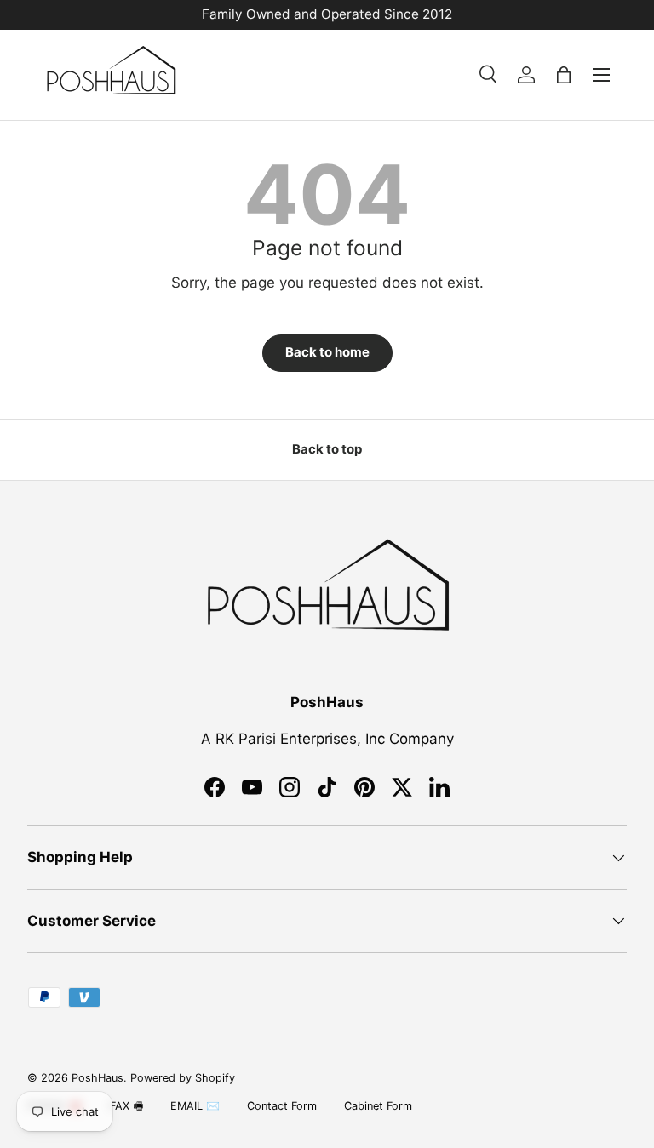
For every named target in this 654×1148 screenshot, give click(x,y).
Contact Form (282, 1105)
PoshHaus (97, 1077)
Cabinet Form (378, 1105)
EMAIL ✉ (195, 1105)
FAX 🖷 (126, 1105)
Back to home (327, 352)
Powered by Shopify (182, 1077)
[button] (563, 75)
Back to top (327, 449)
